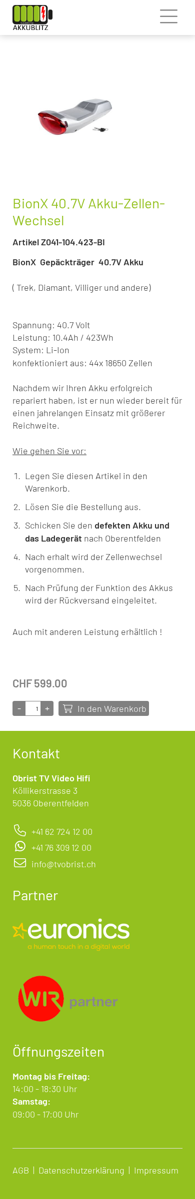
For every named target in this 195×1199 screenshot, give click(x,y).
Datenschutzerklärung (81, 1170)
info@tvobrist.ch (64, 863)
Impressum (156, 1170)
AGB (20, 1170)
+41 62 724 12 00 (62, 831)
